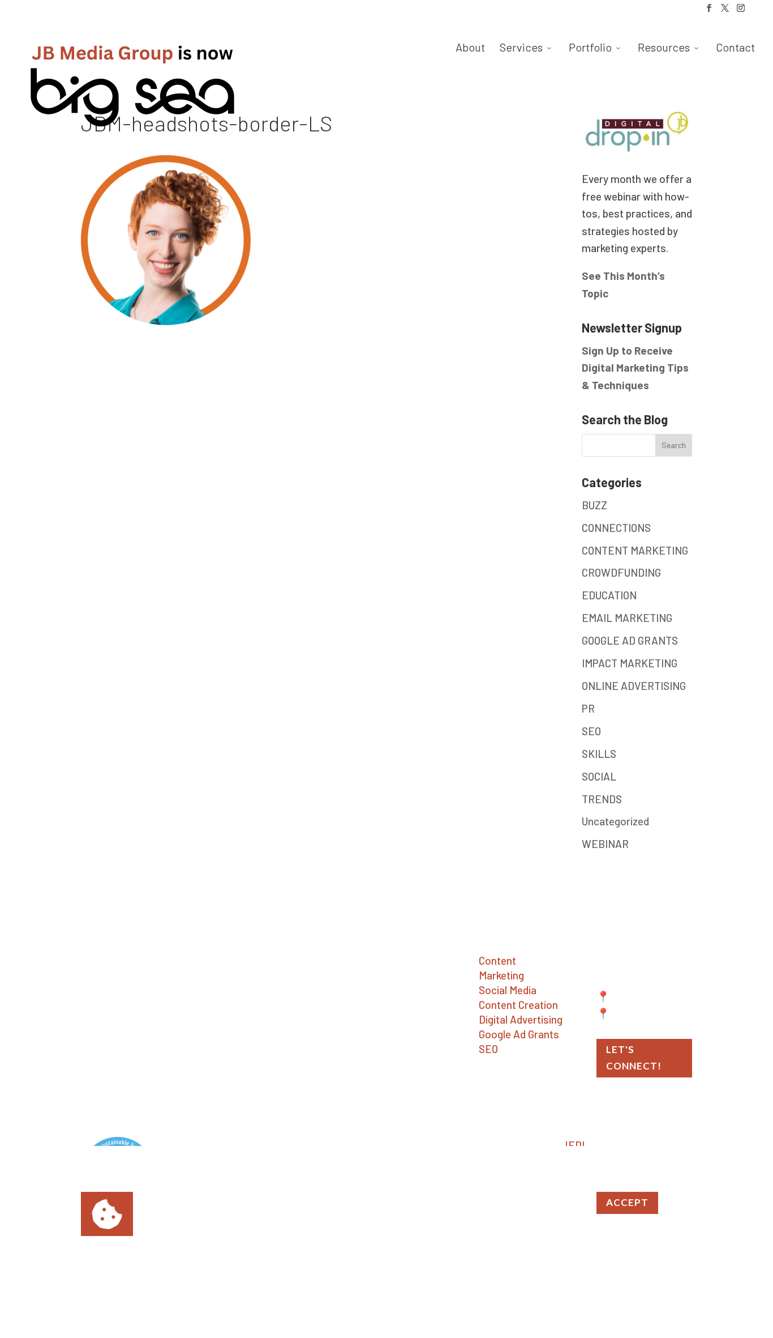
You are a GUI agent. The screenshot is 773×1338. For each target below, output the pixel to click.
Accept (627, 1202)
